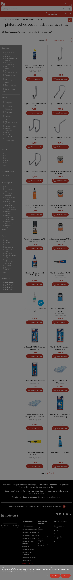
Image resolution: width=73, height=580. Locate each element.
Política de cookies (29, 571)
